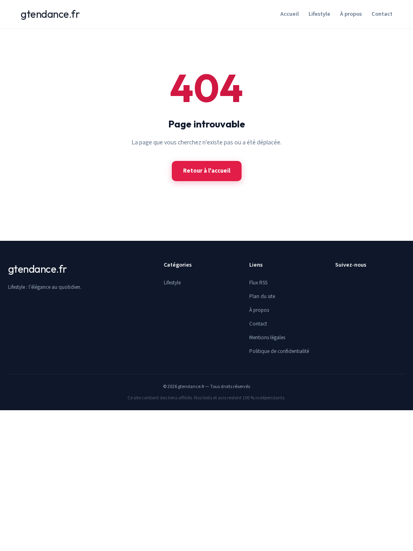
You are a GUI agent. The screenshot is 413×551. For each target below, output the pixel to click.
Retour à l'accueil (206, 171)
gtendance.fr (50, 14)
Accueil (289, 14)
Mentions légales (267, 337)
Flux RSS (258, 282)
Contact (381, 14)
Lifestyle (319, 14)
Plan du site (262, 296)
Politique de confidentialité (279, 351)
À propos (351, 14)
